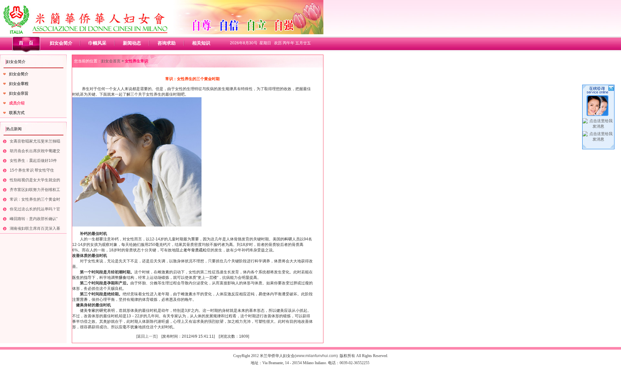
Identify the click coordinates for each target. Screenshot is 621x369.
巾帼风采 (97, 43)
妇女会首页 (111, 61)
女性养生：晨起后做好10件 (33, 160)
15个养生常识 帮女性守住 (32, 170)
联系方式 (17, 113)
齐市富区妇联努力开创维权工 (35, 189)
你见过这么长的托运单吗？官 (35, 209)
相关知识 (201, 43)
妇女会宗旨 (18, 93)
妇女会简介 (61, 43)
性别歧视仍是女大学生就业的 (35, 180)
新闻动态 (132, 43)
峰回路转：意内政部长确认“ (34, 218)
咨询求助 (167, 43)
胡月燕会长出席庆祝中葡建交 (35, 151)
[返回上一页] (147, 336)
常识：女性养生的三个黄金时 (35, 199)
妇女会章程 (18, 83)
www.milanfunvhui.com (316, 355)
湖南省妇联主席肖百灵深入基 (35, 228)
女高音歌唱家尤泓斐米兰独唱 (35, 141)
